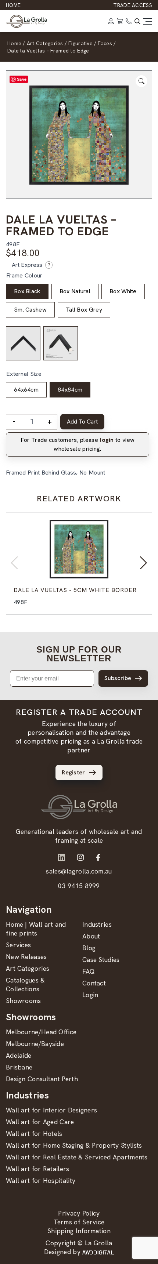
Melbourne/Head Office (41, 1032)
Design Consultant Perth (42, 1079)
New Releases (26, 956)
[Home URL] (79, 807)
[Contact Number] (129, 21)
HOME (13, 5)
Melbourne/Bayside (35, 1043)
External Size (24, 374)
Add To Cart (82, 421)
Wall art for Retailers (37, 1169)
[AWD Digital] (98, 1252)
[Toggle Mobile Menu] (147, 21)
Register (73, 772)
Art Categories (27, 968)
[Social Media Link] (61, 857)
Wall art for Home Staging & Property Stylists (74, 1145)
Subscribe (117, 678)
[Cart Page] (120, 21)
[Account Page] (111, 21)
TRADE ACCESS (132, 5)
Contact (94, 983)
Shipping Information (79, 1231)
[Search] (137, 21)
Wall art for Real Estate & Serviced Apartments (77, 1157)
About (91, 936)
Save (21, 79)
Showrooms (23, 1000)
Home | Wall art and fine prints (36, 928)
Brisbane (19, 1067)
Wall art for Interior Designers (51, 1110)
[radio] (27, 291)
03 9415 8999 (79, 886)
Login (90, 995)
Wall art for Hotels (34, 1133)
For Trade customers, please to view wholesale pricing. (77, 444)
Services (18, 945)
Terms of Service (79, 1222)
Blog (89, 948)
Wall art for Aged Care (40, 1122)
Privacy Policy (79, 1213)
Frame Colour (24, 275)
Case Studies (101, 959)
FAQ (88, 971)
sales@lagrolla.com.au (79, 871)
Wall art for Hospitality (40, 1180)
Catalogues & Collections (25, 984)
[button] (143, 563)
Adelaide (18, 1055)
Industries (97, 924)
